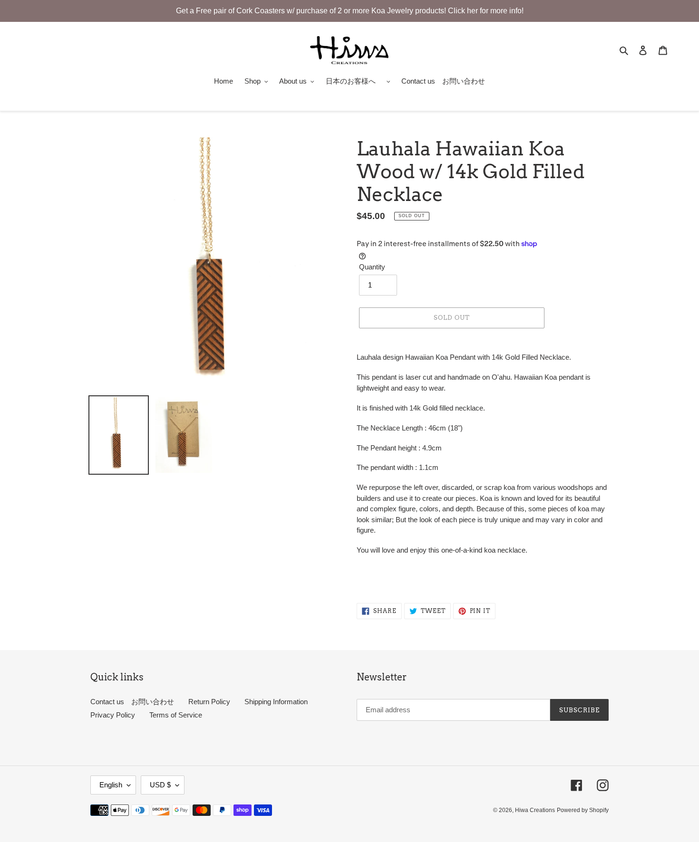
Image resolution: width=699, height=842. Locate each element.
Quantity (372, 267)
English (110, 785)
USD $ (160, 785)
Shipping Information (276, 702)
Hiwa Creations (535, 810)
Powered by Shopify (583, 810)
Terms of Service (175, 715)
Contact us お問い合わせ (132, 702)
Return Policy (209, 702)
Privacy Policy (112, 715)
